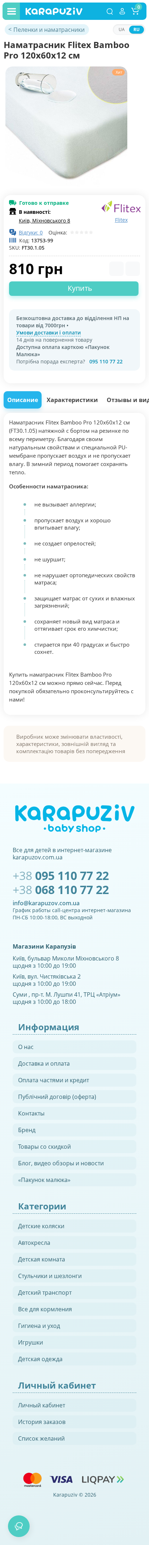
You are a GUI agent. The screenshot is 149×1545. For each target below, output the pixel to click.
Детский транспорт (45, 1292)
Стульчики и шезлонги (50, 1276)
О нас (26, 1047)
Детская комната (41, 1259)
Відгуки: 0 (31, 232)
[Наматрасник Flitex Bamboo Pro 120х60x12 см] (66, 127)
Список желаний (41, 1438)
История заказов (41, 1422)
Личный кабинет (41, 1405)
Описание (22, 400)
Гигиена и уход (39, 1326)
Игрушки (30, 1342)
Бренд (26, 1130)
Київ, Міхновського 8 (44, 220)
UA (122, 29)
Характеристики (72, 400)
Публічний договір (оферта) (57, 1097)
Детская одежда (40, 1359)
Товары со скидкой (44, 1147)
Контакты (31, 1113)
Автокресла (34, 1243)
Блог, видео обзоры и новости (61, 1163)
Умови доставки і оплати (48, 332)
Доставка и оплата (44, 1063)
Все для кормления (45, 1309)
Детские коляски (41, 1226)
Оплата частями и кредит (53, 1080)
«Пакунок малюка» (44, 1180)
